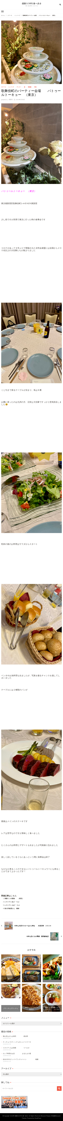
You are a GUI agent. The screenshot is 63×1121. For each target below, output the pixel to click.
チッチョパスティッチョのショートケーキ (17, 1042)
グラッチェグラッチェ (10, 1008)
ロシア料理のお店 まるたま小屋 (17, 1054)
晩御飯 (29, 87)
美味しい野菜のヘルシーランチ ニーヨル (52, 1008)
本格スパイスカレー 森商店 (32, 1008)
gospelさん (4, 100)
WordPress (37, 1118)
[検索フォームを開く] (60, 4)
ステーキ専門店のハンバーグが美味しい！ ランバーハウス (31, 978)
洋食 (35, 87)
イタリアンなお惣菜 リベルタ (16, 1048)
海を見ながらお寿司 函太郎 (15, 1036)
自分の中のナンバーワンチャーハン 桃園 (20, 1059)
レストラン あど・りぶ (12, 905)
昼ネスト (11, 979)
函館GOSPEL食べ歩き (32, 3)
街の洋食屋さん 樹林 (12, 908)
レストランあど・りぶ (12, 902)
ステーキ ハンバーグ (7, 87)
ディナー (19, 87)
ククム (52, 979)
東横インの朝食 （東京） (14, 898)
